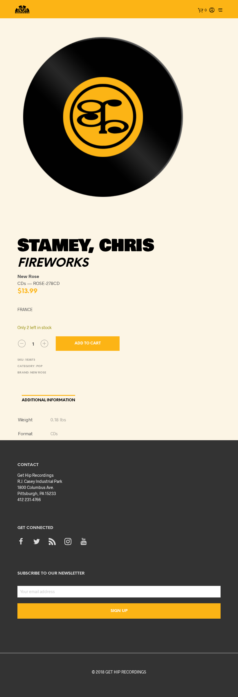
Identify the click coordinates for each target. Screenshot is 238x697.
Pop (39, 366)
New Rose (38, 372)
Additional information (48, 400)
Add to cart (88, 343)
